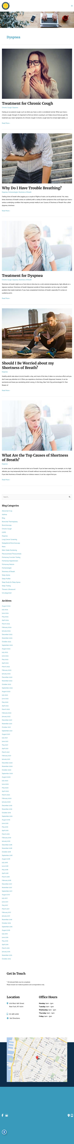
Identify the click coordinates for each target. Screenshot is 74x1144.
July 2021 (5, 738)
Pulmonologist (13, 192)
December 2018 (7, 845)
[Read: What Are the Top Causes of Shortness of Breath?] (37, 425)
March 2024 (6, 624)
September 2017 (7, 891)
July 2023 (5, 652)
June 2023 (5, 656)
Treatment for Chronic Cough (27, 103)
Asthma (4, 514)
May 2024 (5, 617)
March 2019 (5, 834)
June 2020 (5, 784)
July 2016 (5, 934)
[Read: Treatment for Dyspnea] (37, 246)
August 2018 (6, 859)
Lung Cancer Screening (9, 539)
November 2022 (7, 681)
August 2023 (6, 649)
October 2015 (6, 959)
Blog (3, 518)
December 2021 (7, 720)
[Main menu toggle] (72, 6)
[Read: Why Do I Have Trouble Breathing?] (37, 158)
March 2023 (6, 666)
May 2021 (5, 745)
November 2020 (7, 766)
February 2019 (6, 837)
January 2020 (6, 802)
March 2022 (6, 709)
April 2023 (5, 663)
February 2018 (6, 880)
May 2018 (5, 869)
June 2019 (5, 823)
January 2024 (6, 631)
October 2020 (6, 770)
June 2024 (5, 613)
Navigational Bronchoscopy (11, 543)
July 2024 (5, 609)
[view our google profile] (7, 1115)
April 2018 (5, 873)
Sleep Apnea (6, 575)
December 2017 (7, 884)
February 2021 (6, 755)
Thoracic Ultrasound (8, 589)
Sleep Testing (6, 586)
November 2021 (7, 723)
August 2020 (6, 777)
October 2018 (6, 852)
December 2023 (7, 634)
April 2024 (5, 620)
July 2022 (5, 695)
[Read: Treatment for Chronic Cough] (37, 73)
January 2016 (6, 951)
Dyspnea (15, 107)
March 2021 (5, 752)
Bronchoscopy (6, 525)
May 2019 (5, 827)
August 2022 (6, 691)
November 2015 (7, 955)
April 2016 (5, 944)
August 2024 (6, 606)
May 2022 (5, 702)
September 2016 (7, 926)
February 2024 (6, 627)
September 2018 (7, 855)
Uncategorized (6, 593)
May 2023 (5, 659)
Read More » (6, 123)
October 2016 (6, 923)
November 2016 (7, 919)
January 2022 (6, 716)
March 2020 (6, 795)
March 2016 (5, 948)
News (3, 546)
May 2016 (5, 941)
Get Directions (15, 1018)
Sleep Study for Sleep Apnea (11, 582)
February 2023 (6, 670)
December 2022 (7, 677)
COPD (4, 532)
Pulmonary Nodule (8, 564)
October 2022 (6, 684)
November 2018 (7, 848)
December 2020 (7, 763)
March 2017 (5, 909)
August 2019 (6, 820)
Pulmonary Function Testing (11, 557)
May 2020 (5, 788)
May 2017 (5, 905)
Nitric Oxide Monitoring (9, 550)
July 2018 (5, 862)
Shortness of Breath (24, 192)
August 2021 (6, 734)
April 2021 (5, 748)
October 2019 (6, 812)
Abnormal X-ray (7, 511)
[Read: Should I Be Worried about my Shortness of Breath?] (37, 333)
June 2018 (5, 866)
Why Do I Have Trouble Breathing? (32, 188)
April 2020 (5, 791)
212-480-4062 (14, 1014)
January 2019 (6, 841)
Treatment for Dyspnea (22, 275)
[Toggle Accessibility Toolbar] (4, 1132)
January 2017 (6, 916)
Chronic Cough (7, 107)
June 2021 (5, 741)
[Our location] (72, 1115)
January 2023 (6, 674)
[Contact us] (68, 1115)
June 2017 (5, 902)
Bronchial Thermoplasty (10, 521)
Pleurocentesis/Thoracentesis (11, 554)
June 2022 (5, 698)
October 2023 (6, 641)
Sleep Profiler (6, 578)
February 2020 (6, 798)
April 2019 (5, 830)
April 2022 (5, 706)
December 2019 (7, 805)
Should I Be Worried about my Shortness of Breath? (28, 365)
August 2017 (6, 894)
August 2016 (6, 930)
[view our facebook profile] (2, 1115)
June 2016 (5, 937)
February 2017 (6, 912)
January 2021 (6, 759)
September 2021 (7, 731)
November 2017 (7, 887)
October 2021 (6, 727)
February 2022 (6, 713)
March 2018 (5, 877)
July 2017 (5, 898)
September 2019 (7, 816)
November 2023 (7, 638)
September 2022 (7, 688)
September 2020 (7, 773)
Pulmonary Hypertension (10, 561)
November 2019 (7, 809)
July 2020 (5, 780)
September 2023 (7, 645)
